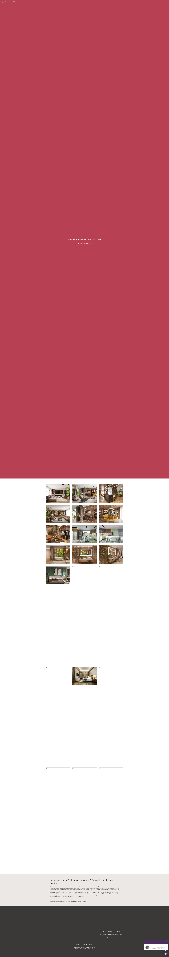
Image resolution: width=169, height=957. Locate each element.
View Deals (165, 1)
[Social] (159, 2)
